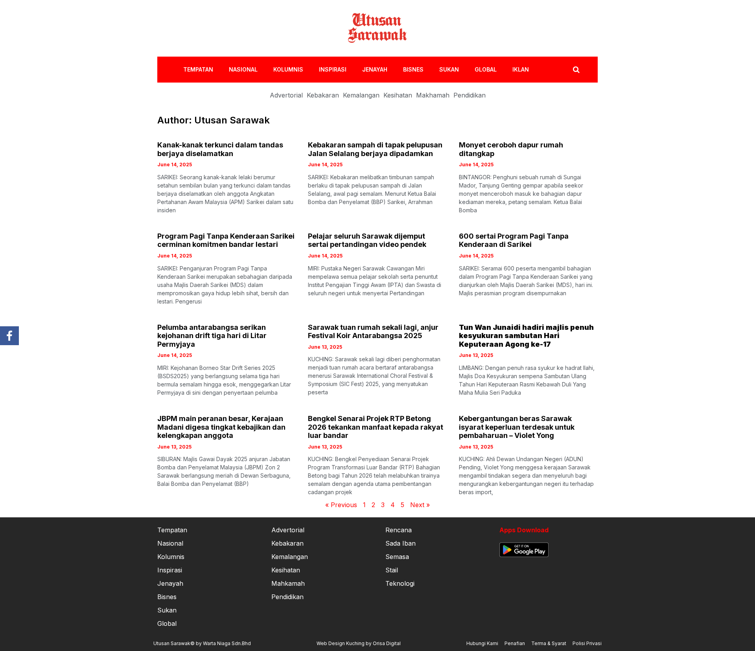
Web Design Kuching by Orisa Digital (359, 643)
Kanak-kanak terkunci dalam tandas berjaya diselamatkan (220, 149)
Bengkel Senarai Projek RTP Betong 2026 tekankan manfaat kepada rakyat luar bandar (375, 427)
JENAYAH (374, 69)
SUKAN (449, 69)
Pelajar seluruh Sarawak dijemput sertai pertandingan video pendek (367, 240)
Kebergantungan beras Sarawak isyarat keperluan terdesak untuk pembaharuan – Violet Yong (517, 427)
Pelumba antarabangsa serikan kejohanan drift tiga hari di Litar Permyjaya (212, 335)
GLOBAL (486, 69)
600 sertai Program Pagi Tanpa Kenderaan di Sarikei (514, 240)
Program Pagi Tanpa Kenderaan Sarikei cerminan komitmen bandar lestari (226, 240)
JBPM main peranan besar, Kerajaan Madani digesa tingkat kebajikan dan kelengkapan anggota (221, 427)
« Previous (341, 505)
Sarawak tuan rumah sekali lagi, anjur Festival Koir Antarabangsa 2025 (373, 331)
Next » (420, 505)
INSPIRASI (332, 69)
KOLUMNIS (288, 69)
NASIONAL (243, 69)
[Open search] (576, 69)
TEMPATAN (198, 69)
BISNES (413, 69)
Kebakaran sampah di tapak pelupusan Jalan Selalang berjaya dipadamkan (375, 149)
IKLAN (520, 69)
